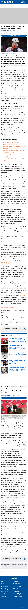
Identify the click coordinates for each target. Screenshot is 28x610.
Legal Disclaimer (5, 594)
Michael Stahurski (7, 395)
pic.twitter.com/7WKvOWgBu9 (9, 484)
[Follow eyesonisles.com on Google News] (25, 329)
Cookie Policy (16, 591)
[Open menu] (2, 2)
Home (2, 376)
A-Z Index (3, 596)
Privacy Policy (17, 589)
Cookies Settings (17, 596)
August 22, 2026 (21, 486)
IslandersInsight (5, 263)
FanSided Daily (17, 586)
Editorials (7, 376)
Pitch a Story (4, 589)
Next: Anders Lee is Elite (7, 307)
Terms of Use (4, 591)
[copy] (10, 33)
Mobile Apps (4, 586)
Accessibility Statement (19, 594)
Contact (3, 584)
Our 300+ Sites (17, 584)
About (2, 581)
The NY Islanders (9, 503)
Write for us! (4, 242)
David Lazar (6, 30)
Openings (15, 581)
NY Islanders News (9, 571)
